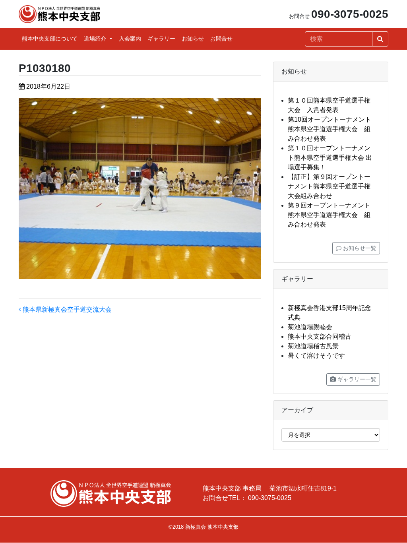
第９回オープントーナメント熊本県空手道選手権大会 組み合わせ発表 (329, 215)
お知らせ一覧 (358, 248)
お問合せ (221, 38)
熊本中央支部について (50, 38)
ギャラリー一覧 (356, 379)
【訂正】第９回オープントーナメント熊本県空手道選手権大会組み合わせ (329, 186)
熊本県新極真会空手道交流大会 (66, 309)
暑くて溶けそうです (316, 355)
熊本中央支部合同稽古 (319, 336)
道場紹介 (96, 38)
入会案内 (130, 38)
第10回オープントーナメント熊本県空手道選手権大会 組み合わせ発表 (329, 129)
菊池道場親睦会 (310, 327)
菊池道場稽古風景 (313, 346)
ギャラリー (161, 38)
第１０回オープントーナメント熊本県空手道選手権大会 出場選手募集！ (330, 158)
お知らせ (193, 38)
